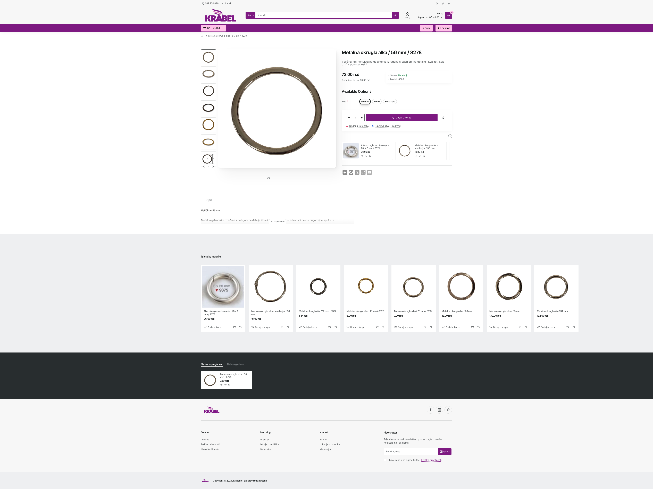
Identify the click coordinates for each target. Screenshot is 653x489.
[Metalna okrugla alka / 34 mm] (556, 287)
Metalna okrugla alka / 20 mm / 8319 (413, 311)
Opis (209, 200)
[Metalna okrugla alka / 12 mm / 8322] (318, 287)
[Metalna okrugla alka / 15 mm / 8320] (366, 287)
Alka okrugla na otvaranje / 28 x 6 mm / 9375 (375, 146)
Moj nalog (265, 432)
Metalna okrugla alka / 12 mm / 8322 (317, 311)
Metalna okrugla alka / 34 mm (552, 311)
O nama (205, 432)
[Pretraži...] (395, 15)
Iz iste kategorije (211, 256)
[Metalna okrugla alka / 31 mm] (509, 287)
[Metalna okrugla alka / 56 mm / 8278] (210, 380)
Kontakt (324, 432)
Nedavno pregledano (212, 364)
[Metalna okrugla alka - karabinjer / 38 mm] (404, 150)
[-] (349, 117)
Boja (344, 101)
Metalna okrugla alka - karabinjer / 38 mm (426, 146)
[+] (361, 117)
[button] (208, 50)
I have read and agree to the (414, 460)
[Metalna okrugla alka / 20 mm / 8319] (413, 287)
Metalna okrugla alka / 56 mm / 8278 (233, 375)
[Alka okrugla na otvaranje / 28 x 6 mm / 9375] (351, 150)
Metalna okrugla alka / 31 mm (504, 311)
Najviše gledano (235, 364)
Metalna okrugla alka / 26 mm (457, 311)
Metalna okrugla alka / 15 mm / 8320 (365, 311)
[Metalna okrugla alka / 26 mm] (461, 287)
